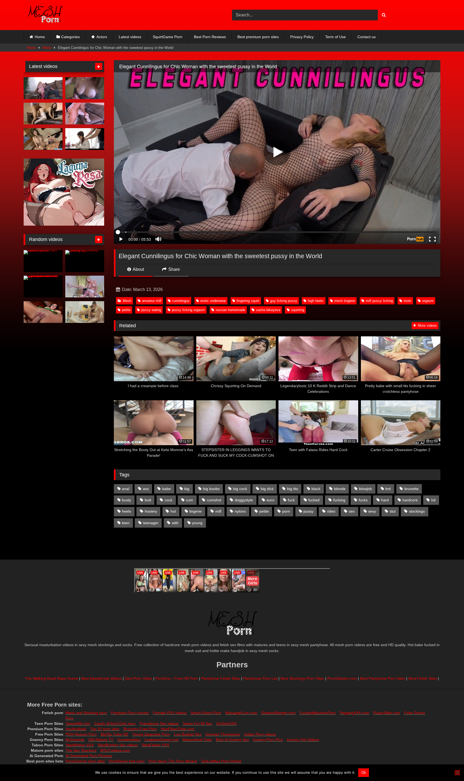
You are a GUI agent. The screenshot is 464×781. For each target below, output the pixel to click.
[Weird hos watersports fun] (43, 261)
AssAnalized (76, 729)
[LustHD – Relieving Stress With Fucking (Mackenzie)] (84, 139)
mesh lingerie (344, 301)
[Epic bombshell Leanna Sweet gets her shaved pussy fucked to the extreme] (43, 287)
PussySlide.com (386, 713)
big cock (240, 489)
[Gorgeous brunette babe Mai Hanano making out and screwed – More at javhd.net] (43, 139)
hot (173, 511)
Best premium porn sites (258, 37)
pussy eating (151, 310)
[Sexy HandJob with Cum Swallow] (84, 88)
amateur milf (151, 301)
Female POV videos (170, 713)
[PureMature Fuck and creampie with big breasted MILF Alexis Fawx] (84, 287)
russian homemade (230, 310)
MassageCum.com (241, 713)
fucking (339, 500)
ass (146, 489)
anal (125, 489)
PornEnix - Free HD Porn (176, 678)
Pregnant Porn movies (130, 713)
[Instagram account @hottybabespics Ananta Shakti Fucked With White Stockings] (84, 312)
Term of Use (335, 37)
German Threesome (222, 734)
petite (126, 310)
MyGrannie (75, 739)
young (197, 523)
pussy (308, 511)
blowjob (365, 489)
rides (331, 511)
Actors (101, 37)
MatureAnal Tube (197, 739)
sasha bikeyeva (268, 310)
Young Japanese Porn (151, 734)
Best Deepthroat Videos (101, 678)
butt (148, 500)
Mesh (47, 48)
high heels (316, 301)
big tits (292, 489)
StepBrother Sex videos (118, 745)
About (138, 269)
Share (173, 269)
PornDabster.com (342, 678)
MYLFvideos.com (115, 750)
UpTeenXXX (226, 723)
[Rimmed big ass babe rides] (43, 88)
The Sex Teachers (81, 750)
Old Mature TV (100, 739)
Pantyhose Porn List (260, 678)
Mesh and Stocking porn (86, 713)
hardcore (410, 500)
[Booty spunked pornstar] (84, 261)
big (186, 489)
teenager (150, 523)
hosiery (151, 511)
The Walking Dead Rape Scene (51, 678)
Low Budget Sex (187, 734)
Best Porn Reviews (210, 37)
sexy (372, 511)
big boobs (211, 489)
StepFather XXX (155, 745)
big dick (267, 489)
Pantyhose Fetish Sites (220, 678)
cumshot (214, 500)
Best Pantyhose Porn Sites (382, 678)
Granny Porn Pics (268, 739)
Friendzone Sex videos (159, 723)
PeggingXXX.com (354, 713)
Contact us (366, 37)
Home (40, 37)
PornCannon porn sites (85, 761)
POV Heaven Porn (81, 734)
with (175, 523)
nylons (240, 511)
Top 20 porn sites (104, 729)
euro (270, 500)
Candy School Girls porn (115, 723)
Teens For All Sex (197, 723)
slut (393, 511)
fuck (291, 500)
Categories (70, 37)
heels (126, 511)
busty (126, 500)
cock (168, 500)
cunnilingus (181, 301)
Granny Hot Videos (303, 739)
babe (166, 489)
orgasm (428, 301)
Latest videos (130, 37)
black (315, 489)
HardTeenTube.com (177, 729)
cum (189, 500)
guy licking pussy (283, 301)
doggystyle (244, 500)
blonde (340, 489)
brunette (411, 489)
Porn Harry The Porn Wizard (172, 761)
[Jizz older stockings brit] (43, 114)
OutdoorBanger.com (278, 713)
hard (385, 500)
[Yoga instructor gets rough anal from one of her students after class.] (84, 114)
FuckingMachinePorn (318, 713)
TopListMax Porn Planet (221, 761)
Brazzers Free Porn (140, 729)
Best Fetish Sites (422, 678)
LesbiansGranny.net (161, 739)
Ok (363, 773)
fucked (314, 500)
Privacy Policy (302, 37)
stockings (417, 511)
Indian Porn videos (260, 734)
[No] (457, 772)
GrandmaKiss (128, 739)
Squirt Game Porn (206, 713)
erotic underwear (213, 301)
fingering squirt (248, 301)
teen (125, 523)
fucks (363, 500)
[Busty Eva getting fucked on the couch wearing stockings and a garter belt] (43, 312)
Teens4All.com (78, 723)
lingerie (195, 511)
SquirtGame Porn (167, 37)
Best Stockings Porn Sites (302, 678)
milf (218, 511)
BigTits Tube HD (114, 734)
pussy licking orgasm (188, 310)
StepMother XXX (80, 745)
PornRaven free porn (126, 761)
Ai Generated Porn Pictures (89, 756)
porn (286, 511)
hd (433, 500)
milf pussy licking (379, 301)
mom (407, 301)
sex (352, 511)
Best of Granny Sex (232, 739)
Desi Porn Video (138, 678)
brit (388, 489)
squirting (297, 310)
